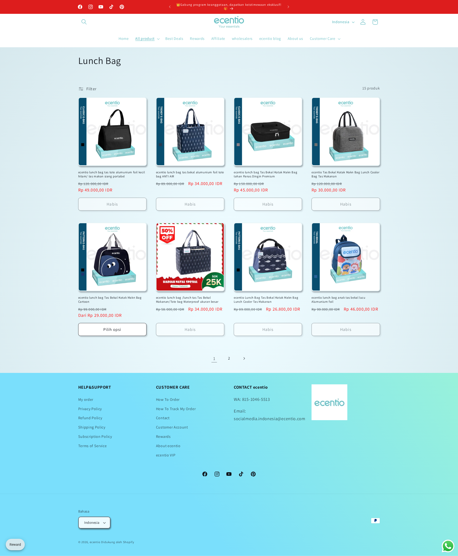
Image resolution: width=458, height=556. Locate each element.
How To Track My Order (176, 408)
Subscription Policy (95, 436)
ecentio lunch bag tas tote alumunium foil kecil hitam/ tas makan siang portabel (111, 174)
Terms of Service (92, 445)
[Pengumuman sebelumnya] (170, 7)
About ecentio (168, 445)
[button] (84, 22)
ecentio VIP (166, 455)
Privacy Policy (90, 408)
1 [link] (214, 358)
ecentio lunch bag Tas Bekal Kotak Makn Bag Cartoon (110, 300)
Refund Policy (90, 417)
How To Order (168, 399)
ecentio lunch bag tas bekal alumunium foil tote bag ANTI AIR (190, 174)
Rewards (163, 436)
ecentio (95, 542)
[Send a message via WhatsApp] (448, 546)
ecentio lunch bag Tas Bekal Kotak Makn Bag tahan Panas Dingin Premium (265, 174)
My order (86, 399)
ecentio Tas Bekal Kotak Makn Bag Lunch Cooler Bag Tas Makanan (345, 174)
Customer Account (172, 427)
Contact (163, 417)
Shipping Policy (91, 427)
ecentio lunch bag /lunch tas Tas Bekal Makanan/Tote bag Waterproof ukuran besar (187, 300)
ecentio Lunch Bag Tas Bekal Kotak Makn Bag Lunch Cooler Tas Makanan (266, 300)
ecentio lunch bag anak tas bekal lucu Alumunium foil (338, 300)
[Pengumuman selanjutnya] (288, 7)
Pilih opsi (112, 329)
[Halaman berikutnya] (244, 358)
